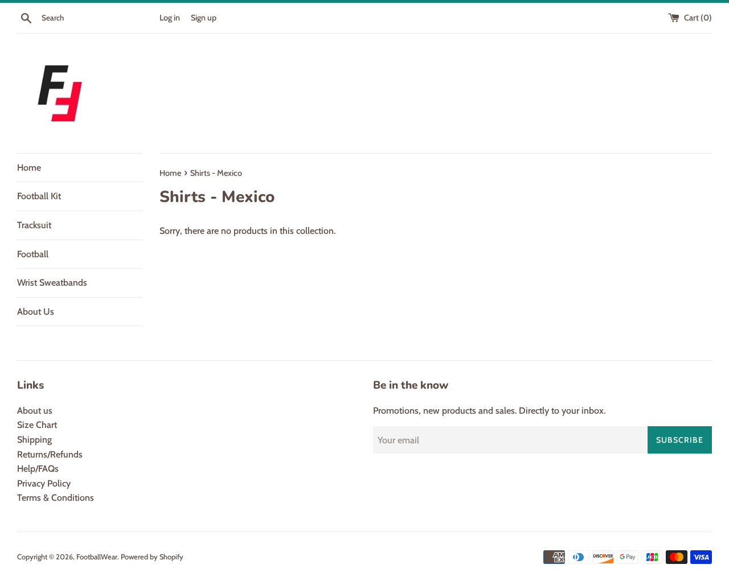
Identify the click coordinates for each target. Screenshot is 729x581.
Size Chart (37, 424)
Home (29, 167)
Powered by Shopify (152, 557)
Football (32, 254)
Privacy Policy (44, 483)
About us (34, 410)
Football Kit (39, 196)
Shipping (34, 439)
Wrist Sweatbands (52, 282)
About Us (35, 311)
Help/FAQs (38, 468)
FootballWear (96, 557)
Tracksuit (34, 225)
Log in (169, 18)
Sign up (203, 18)
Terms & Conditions (55, 497)
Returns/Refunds (50, 454)
